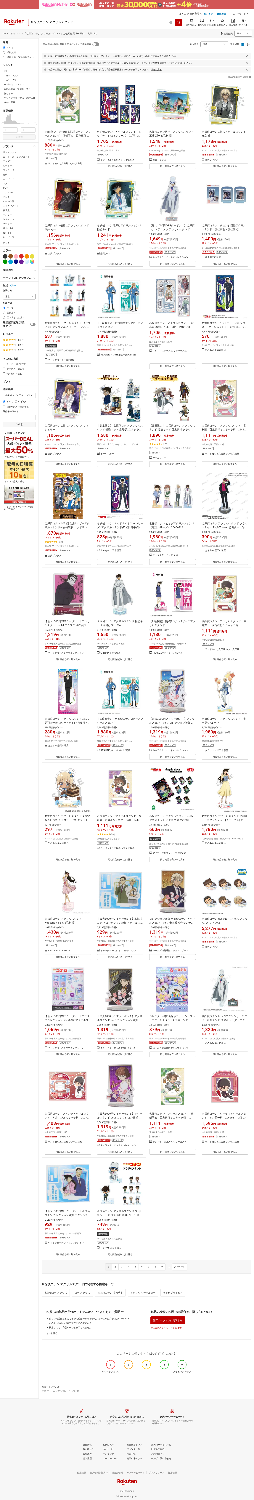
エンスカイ (8, 192)
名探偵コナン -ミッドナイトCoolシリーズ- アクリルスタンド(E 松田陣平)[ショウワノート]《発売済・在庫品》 (120, 527)
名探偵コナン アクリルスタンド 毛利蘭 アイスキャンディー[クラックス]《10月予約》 (225, 820)
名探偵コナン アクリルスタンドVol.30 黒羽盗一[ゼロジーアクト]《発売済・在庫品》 (67, 722)
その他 (75, 1390)
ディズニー (8, 161)
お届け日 (7, 303)
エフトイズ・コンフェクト (16, 157)
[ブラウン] (10, 256)
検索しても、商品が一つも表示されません (70, 1327)
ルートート (8, 165)
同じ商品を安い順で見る (120, 166)
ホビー (45, 1390)
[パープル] (21, 261)
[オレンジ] (27, 256)
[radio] (4, 47)
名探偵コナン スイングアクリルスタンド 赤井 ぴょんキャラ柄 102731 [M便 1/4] (69, 1117)
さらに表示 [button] (9, 102)
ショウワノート (11, 206)
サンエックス (9, 152)
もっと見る (51, 1333)
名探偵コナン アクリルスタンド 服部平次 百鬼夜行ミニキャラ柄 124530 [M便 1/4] (171, 1117)
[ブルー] (10, 261)
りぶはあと (8, 228)
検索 (20, 137)
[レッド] (21, 256)
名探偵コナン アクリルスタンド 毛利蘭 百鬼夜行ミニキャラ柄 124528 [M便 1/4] (226, 429)
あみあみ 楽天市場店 (215, 350)
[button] (241, 14)
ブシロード (8, 170)
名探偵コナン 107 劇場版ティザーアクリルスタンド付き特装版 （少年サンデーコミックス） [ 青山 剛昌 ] (67, 527)
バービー (7, 223)
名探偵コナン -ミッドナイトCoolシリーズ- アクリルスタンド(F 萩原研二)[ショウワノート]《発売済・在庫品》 (225, 326)
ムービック (8, 179)
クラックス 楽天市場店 (216, 750)
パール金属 (8, 201)
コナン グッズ (82, 1292)
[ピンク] (16, 256)
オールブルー (107, 454)
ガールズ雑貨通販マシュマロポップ (170, 950)
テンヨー (7, 215)
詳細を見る (156, 69)
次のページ (179, 1266)
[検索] (178, 22)
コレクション (60, 1390)
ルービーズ (8, 237)
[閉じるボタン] (246, 56)
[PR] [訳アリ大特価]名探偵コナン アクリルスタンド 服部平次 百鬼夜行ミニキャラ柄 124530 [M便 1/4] (68, 135)
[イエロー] (32, 256)
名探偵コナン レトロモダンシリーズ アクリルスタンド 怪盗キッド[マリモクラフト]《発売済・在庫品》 (224, 1020)
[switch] (33, 324)
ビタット (7, 232)
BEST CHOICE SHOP (59, 950)
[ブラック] (5, 256)
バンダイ (7, 197)
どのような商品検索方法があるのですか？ (70, 1323)
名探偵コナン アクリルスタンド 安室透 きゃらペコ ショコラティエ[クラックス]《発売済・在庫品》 (67, 820)
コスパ (6, 183)
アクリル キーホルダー (143, 1292)
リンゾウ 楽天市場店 (110, 1248)
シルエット (8, 219)
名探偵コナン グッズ (55, 1292)
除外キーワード (11, 411)
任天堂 (6, 210)
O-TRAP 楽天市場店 (110, 653)
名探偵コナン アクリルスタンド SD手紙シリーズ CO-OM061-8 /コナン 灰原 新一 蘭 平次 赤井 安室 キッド (119, 1215)
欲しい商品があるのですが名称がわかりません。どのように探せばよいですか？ (89, 1318)
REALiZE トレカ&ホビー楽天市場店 (118, 355)
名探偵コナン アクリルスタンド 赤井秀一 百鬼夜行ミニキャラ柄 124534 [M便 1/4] (224, 625)
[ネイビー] (16, 261)
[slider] (3, 123)
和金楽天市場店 (213, 257)
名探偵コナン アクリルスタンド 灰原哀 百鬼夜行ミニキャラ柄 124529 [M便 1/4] (121, 820)
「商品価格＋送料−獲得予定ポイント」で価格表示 (66, 44)
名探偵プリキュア (173, 1292)
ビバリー (7, 188)
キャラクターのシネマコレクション (170, 257)
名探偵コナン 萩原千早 (110, 1292)
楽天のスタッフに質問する (167, 1320)
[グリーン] (5, 261)
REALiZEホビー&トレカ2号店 (168, 653)
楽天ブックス (159, 160)
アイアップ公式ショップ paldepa (169, 853)
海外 (13, 285)
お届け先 (7, 290)
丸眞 (5, 174)
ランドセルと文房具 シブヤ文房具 (65, 163)
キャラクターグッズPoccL (61, 360)
